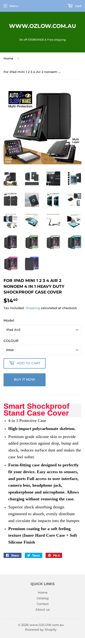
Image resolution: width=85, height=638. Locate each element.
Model (9, 320)
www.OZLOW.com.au (42, 26)
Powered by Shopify (40, 629)
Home (8, 58)
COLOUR (11, 341)
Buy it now (24, 379)
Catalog (43, 598)
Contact (43, 604)
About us (42, 609)
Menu (13, 6)
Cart (77, 6)
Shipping (33, 308)
